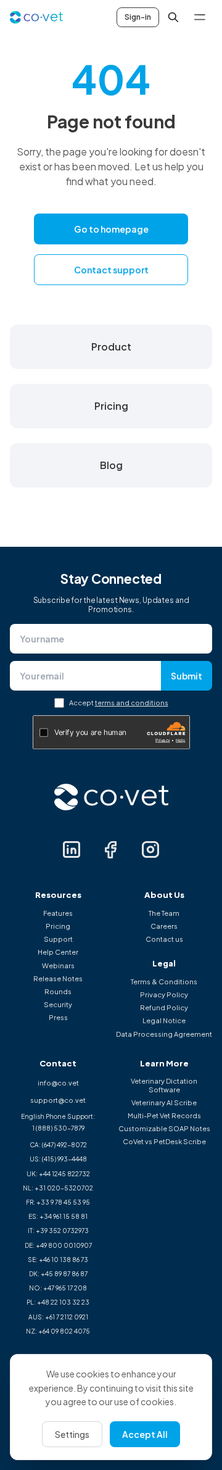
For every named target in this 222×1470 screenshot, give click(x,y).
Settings (72, 1434)
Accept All (145, 1434)
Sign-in (138, 17)
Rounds (58, 991)
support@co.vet (58, 1100)
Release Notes (58, 978)
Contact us (164, 939)
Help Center (58, 952)
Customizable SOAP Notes (164, 1128)
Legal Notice (164, 1020)
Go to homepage (111, 229)
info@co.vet (58, 1083)
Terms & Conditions (164, 982)
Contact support (111, 269)
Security (58, 1004)
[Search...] (173, 17)
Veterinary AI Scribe (164, 1102)
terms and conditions (131, 703)
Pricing (58, 926)
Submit (186, 675)
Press (58, 1017)
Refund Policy (164, 1007)
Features (58, 913)
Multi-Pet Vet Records (164, 1115)
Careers (164, 926)
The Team (164, 913)
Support (58, 939)
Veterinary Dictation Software (164, 1085)
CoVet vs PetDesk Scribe (164, 1141)
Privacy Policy (164, 994)
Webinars (58, 965)
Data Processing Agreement (164, 1034)
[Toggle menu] (199, 17)
